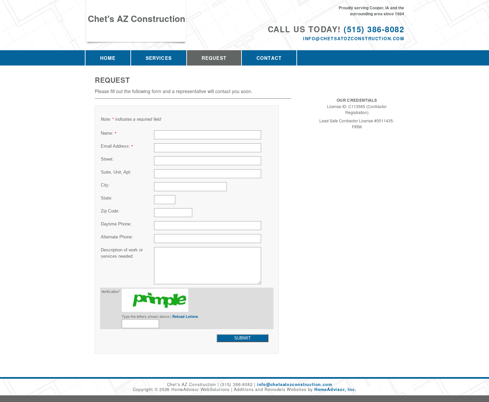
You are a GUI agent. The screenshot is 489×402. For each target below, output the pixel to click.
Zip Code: (110, 211)
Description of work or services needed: (122, 253)
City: (105, 185)
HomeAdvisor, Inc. (335, 389)
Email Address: (117, 146)
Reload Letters (185, 316)
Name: (108, 133)
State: (106, 198)
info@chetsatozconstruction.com (353, 38)
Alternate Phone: (117, 237)
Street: (107, 159)
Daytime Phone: (116, 224)
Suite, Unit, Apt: (116, 172)
